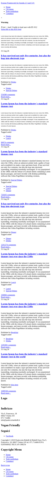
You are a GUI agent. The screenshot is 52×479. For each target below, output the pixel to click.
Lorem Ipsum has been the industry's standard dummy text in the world (24, 355)
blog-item (14, 385)
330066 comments (8, 295)
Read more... (6, 97)
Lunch (8, 138)
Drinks (13, 82)
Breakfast (14, 332)
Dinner (8, 191)
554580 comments (8, 95)
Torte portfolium (12, 11)
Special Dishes (11, 90)
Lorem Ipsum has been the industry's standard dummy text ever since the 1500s (24, 255)
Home (8, 7)
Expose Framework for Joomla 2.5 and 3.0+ (18, 3)
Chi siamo (10, 9)
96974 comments (7, 142)
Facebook (9, 436)
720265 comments (8, 195)
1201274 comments (8, 245)
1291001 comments (8, 345)
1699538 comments (8, 391)
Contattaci (10, 14)
